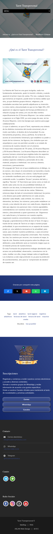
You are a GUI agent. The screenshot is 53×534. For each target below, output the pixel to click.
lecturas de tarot (20, 317)
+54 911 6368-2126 (11, 449)
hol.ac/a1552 (31, 324)
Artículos (6, 34)
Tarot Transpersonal (26, 5)
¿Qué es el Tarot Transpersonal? (22, 34)
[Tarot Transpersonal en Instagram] (12, 504)
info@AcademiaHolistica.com (15, 440)
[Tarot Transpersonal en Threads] (19, 504)
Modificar (39, 34)
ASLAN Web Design (22, 529)
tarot (15, 314)
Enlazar (47, 34)
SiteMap (23, 525)
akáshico (22, 314)
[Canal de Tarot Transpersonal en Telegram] (6, 479)
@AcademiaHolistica (12, 458)
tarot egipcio (32, 314)
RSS (31, 525)
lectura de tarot (34, 317)
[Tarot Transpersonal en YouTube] (26, 504)
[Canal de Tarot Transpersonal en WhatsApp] (12, 479)
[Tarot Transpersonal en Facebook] (6, 504)
